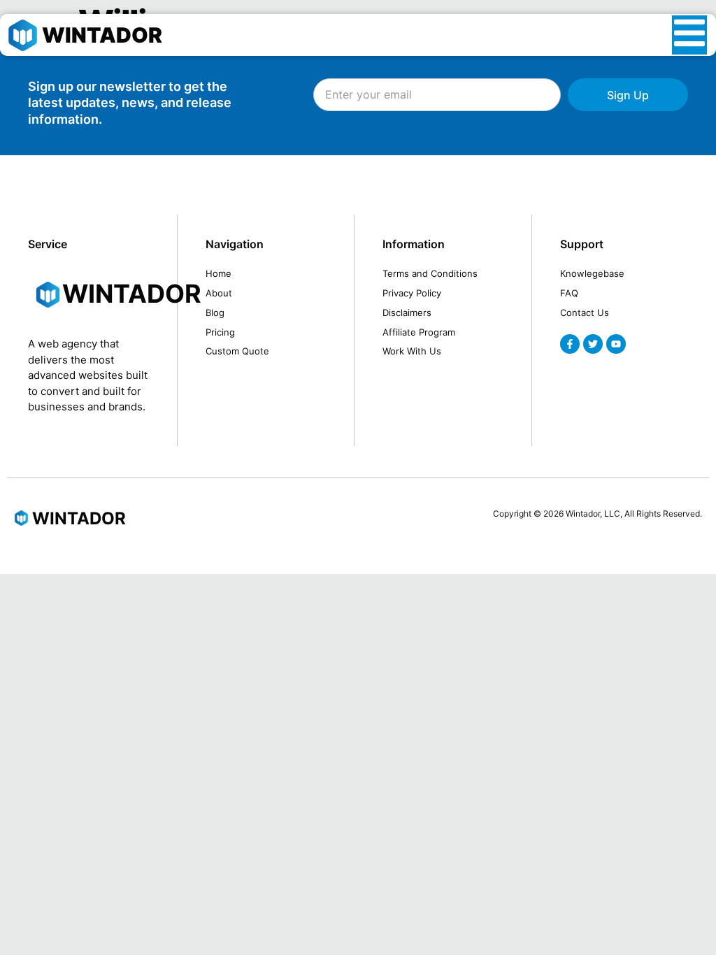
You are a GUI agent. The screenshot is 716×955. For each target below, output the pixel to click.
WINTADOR (102, 35)
